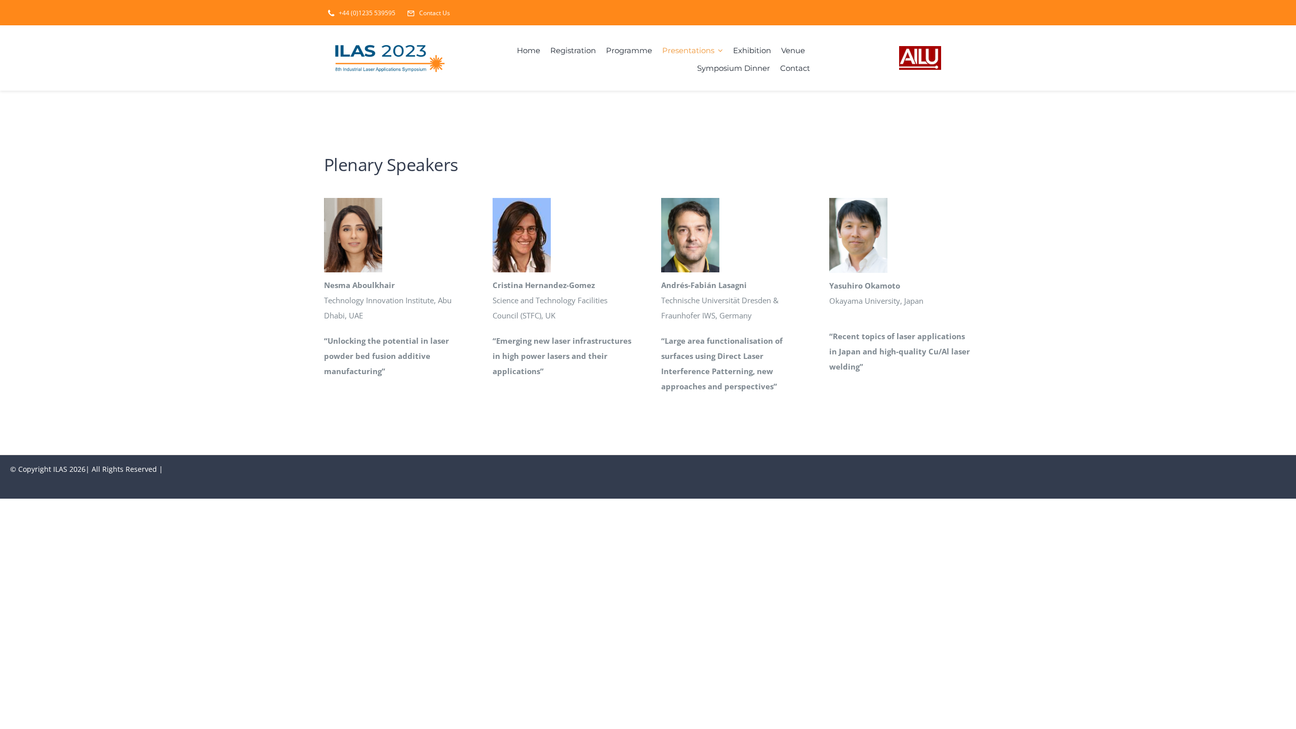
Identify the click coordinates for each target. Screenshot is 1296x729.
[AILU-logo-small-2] (920, 50)
